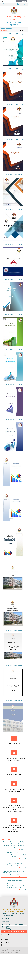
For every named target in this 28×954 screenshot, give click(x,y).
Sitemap (5, 939)
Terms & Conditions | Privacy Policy (14, 931)
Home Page (6, 934)
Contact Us (6, 942)
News (4, 937)
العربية (24, 1)
